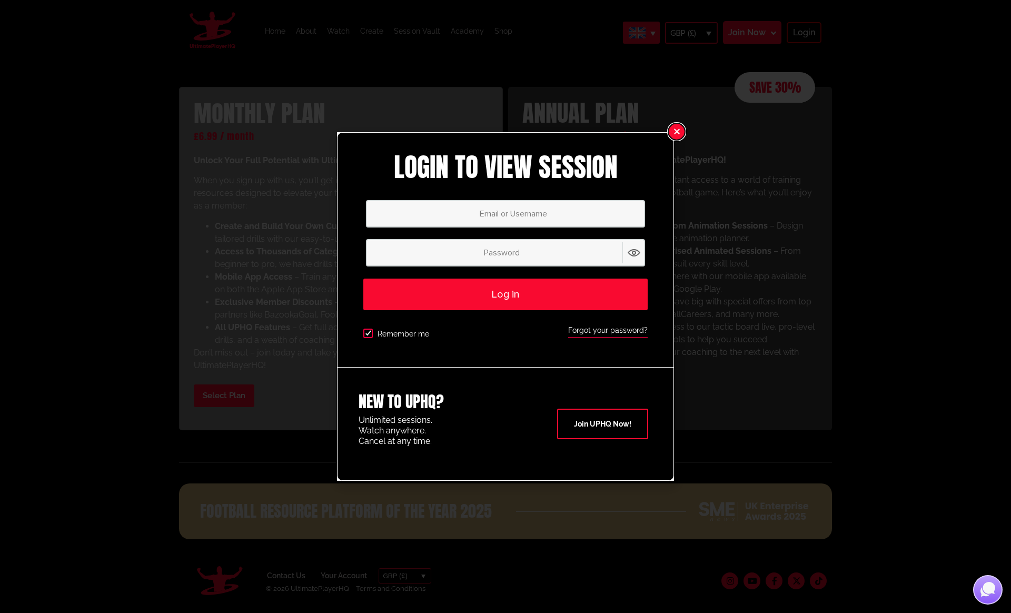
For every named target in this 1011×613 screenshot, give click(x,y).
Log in (505, 294)
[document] (505, 306)
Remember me (403, 334)
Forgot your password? (608, 330)
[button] (677, 132)
